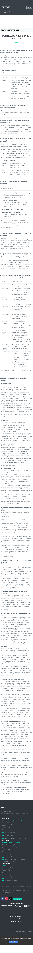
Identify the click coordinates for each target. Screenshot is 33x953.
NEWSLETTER (17, 899)
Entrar (6, 12)
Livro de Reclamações (16, 921)
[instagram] (6, 899)
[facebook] (2, 899)
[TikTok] (10, 898)
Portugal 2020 (15, 913)
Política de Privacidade (16, 916)
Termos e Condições (16, 919)
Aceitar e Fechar (13, 941)
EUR (12, 12)
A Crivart (22, 30)
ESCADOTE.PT (28, 931)
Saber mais (21, 941)
